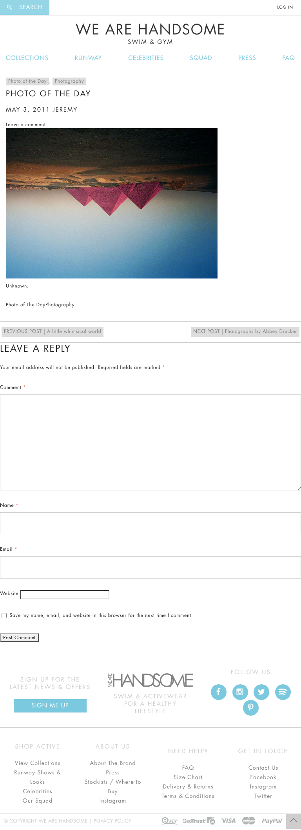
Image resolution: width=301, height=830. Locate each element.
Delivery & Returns (188, 787)
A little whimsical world (52, 331)
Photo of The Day (25, 305)
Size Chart (188, 777)
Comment (13, 387)
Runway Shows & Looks (37, 777)
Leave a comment (25, 125)
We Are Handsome (151, 34)
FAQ (289, 58)
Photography (69, 81)
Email (8, 549)
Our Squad (38, 801)
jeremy (65, 110)
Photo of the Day (27, 81)
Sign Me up (50, 706)
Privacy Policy (112, 821)
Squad (201, 58)
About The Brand (113, 763)
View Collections (38, 763)
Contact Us (263, 768)
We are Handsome (65, 7)
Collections (27, 58)
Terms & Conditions (188, 796)
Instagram (113, 801)
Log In (285, 7)
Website (9, 593)
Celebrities (146, 58)
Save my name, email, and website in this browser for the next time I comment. (101, 615)
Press (247, 58)
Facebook (263, 777)
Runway (88, 58)
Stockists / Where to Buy (113, 786)
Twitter (263, 796)
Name (9, 505)
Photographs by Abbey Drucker (245, 331)
